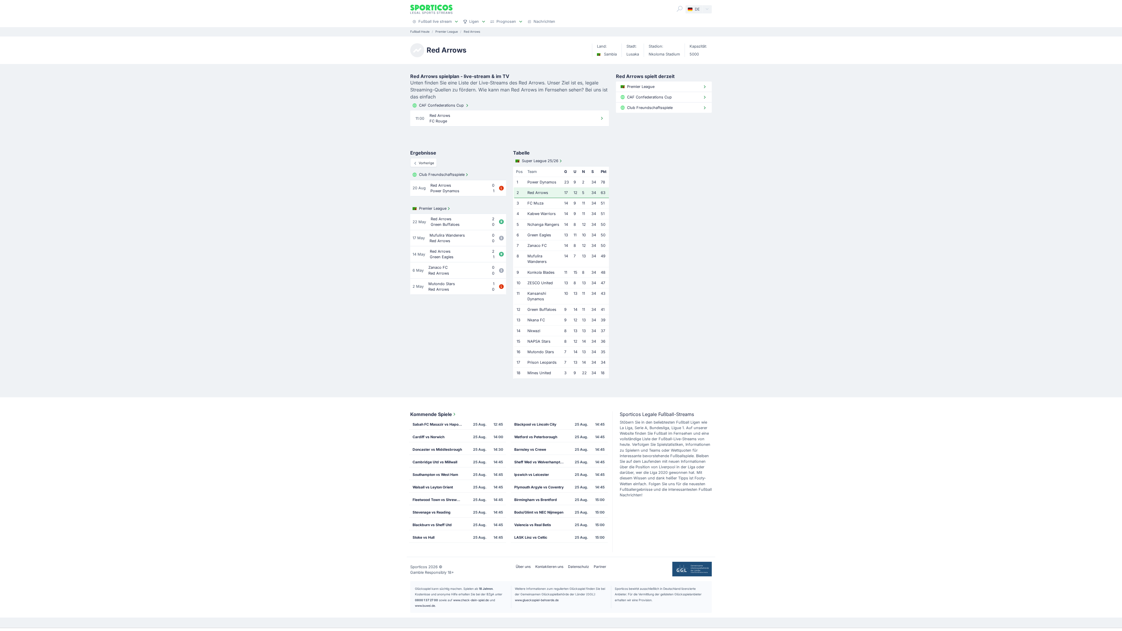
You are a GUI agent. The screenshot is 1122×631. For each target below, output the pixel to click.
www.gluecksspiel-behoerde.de (537, 600)
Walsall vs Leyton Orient (433, 487)
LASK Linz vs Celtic (530, 537)
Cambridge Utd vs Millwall (435, 462)
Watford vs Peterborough (535, 437)
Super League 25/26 (540, 161)
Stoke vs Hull (423, 537)
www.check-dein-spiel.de (471, 600)
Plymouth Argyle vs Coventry (539, 487)
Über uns (523, 566)
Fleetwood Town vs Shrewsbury (439, 499)
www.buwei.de (425, 605)
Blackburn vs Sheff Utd (432, 525)
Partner (600, 566)
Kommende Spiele (431, 414)
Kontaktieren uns (549, 566)
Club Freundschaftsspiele (442, 174)
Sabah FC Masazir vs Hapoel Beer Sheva (439, 424)
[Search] (679, 8)
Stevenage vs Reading (432, 512)
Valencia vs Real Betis (532, 525)
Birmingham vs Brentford (535, 499)
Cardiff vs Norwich (428, 437)
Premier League (432, 208)
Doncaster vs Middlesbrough (437, 449)
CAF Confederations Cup (441, 105)
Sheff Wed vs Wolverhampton (539, 462)
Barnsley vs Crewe (530, 449)
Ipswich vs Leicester (531, 474)
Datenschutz (578, 566)
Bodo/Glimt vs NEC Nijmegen (538, 512)
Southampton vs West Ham (435, 474)
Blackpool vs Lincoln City (535, 424)
